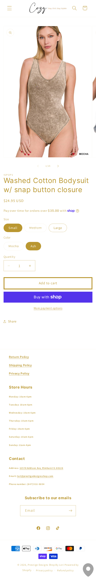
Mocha (16, 247)
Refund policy (65, 570)
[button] (9, 8)
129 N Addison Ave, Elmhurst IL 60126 (41, 468)
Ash (33, 246)
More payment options (48, 308)
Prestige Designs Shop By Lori (46, 564)
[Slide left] (38, 166)
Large (58, 228)
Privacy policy (44, 570)
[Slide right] (58, 166)
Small (12, 228)
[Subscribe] (70, 510)
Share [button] (12, 321)
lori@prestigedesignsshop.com (35, 476)
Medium (38, 228)
